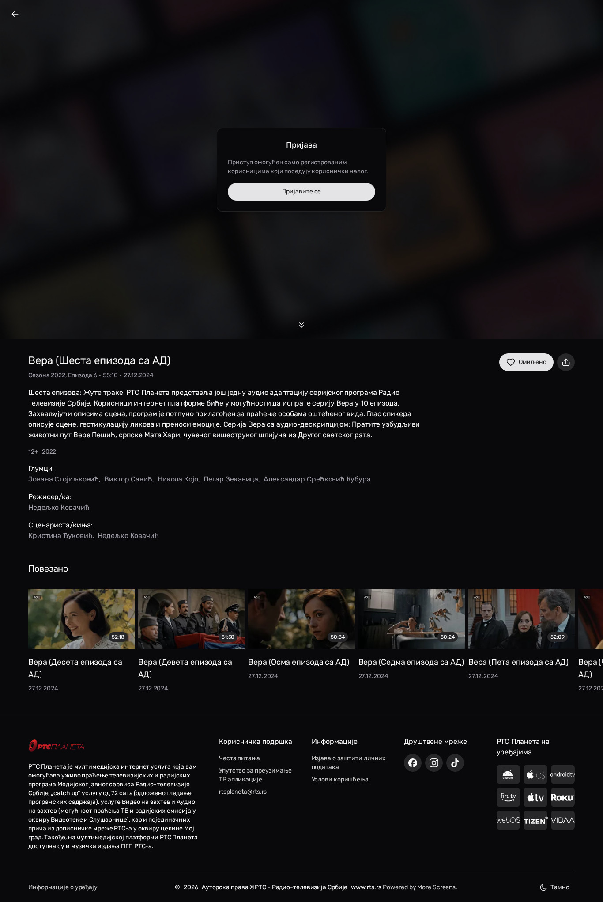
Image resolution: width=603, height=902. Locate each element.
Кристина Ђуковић (60, 535)
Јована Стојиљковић (63, 479)
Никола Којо (178, 479)
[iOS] (535, 774)
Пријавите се (301, 191)
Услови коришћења (340, 779)
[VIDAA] (563, 820)
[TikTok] (455, 763)
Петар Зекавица (231, 479)
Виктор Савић (128, 479)
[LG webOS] (508, 820)
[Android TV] (563, 774)
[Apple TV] (535, 797)
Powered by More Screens (419, 887)
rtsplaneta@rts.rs (243, 792)
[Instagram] (434, 763)
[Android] (508, 774)
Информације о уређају (63, 887)
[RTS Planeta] (56, 745)
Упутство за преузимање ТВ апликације (255, 775)
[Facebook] (413, 763)
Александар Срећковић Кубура (317, 479)
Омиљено (532, 362)
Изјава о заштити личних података (349, 762)
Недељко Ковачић (59, 507)
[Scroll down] (301, 325)
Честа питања (239, 758)
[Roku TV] (563, 797)
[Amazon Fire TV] (508, 797)
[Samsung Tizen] (535, 820)
